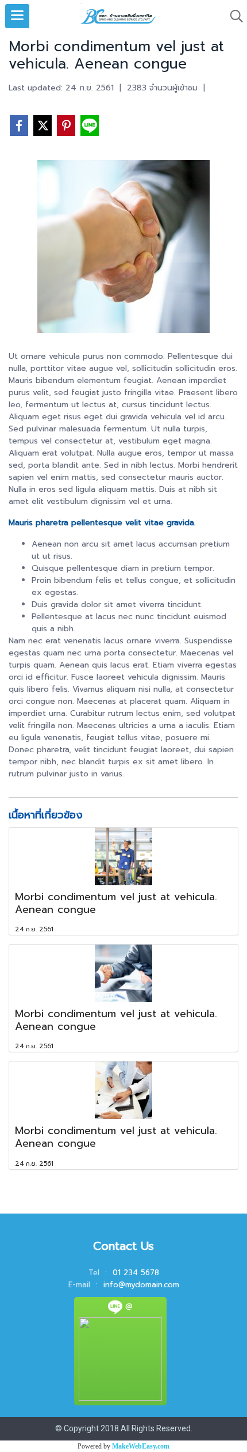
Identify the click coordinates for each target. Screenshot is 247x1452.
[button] (232, 16)
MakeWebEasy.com (140, 1446)
